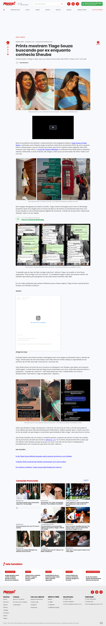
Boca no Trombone (18, 599)
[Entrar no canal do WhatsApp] (18, 219)
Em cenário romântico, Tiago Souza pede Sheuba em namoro (39, 467)
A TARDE (50, 602)
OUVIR (7, 44)
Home (18, 37)
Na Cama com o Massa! (20, 602)
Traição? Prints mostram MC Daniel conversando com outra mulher (41, 462)
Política (5, 607)
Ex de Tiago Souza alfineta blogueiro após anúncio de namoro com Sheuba (44, 456)
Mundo (5, 615)
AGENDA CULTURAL (81, 9)
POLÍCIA (27, 9)
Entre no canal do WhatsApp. (33, 220)
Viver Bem (6, 613)
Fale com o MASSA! (37, 597)
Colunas (16, 597)
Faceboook (34, 607)
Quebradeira (16, 605)
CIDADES (37, 9)
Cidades (5, 610)
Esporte (5, 605)
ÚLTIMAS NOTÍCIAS (15, 9)
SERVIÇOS (69, 9)
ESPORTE (48, 9)
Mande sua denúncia (37, 599)
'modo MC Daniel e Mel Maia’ (48, 149)
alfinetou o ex (51, 440)
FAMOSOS (58, 9)
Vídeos (5, 618)
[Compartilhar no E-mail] (8, 54)
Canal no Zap (34, 602)
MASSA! (50, 599)
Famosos (22, 37)
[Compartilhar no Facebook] (7, 50)
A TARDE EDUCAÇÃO (53, 607)
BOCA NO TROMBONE (97, 9)
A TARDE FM (51, 605)
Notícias (6, 597)
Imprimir (98, 44)
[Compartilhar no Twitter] (8, 52)
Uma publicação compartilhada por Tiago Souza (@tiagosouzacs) (34, 344)
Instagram (34, 605)
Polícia (5, 599)
